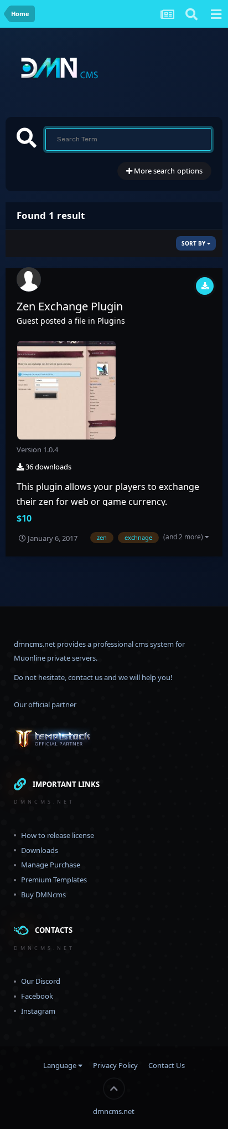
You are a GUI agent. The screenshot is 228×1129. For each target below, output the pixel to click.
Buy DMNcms (43, 895)
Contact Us (166, 1065)
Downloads (39, 850)
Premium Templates (54, 880)
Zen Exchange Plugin (70, 306)
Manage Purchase (50, 865)
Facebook (37, 996)
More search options (167, 171)
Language (60, 1065)
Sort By (194, 243)
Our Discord (40, 981)
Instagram (38, 1011)
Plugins (111, 320)
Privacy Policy (115, 1065)
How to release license (57, 835)
